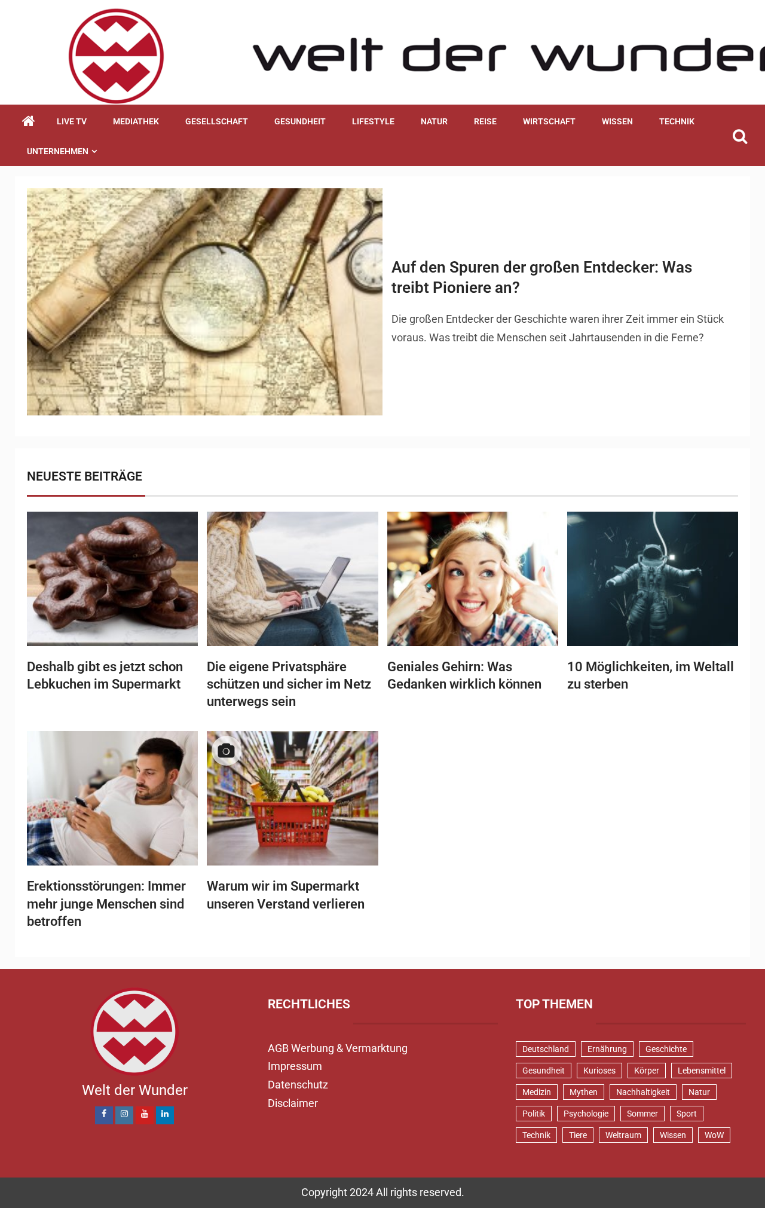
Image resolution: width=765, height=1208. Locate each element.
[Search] (739, 136)
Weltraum (623, 1135)
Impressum (295, 1066)
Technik (676, 121)
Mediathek (136, 121)
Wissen (617, 121)
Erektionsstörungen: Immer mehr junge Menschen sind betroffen (106, 904)
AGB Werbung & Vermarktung (338, 1048)
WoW (714, 1135)
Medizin (536, 1092)
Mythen (584, 1092)
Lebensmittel (702, 1070)
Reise (485, 121)
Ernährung (607, 1049)
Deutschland (545, 1049)
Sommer (642, 1113)
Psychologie (586, 1113)
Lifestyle (373, 121)
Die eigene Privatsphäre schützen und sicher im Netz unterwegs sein (289, 684)
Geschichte (666, 1049)
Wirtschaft (549, 121)
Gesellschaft (216, 121)
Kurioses (599, 1070)
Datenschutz (298, 1084)
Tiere (578, 1135)
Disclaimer (293, 1103)
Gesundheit (300, 121)
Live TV (72, 121)
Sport (687, 1113)
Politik (533, 1113)
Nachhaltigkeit (643, 1092)
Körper (646, 1070)
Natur (434, 121)
